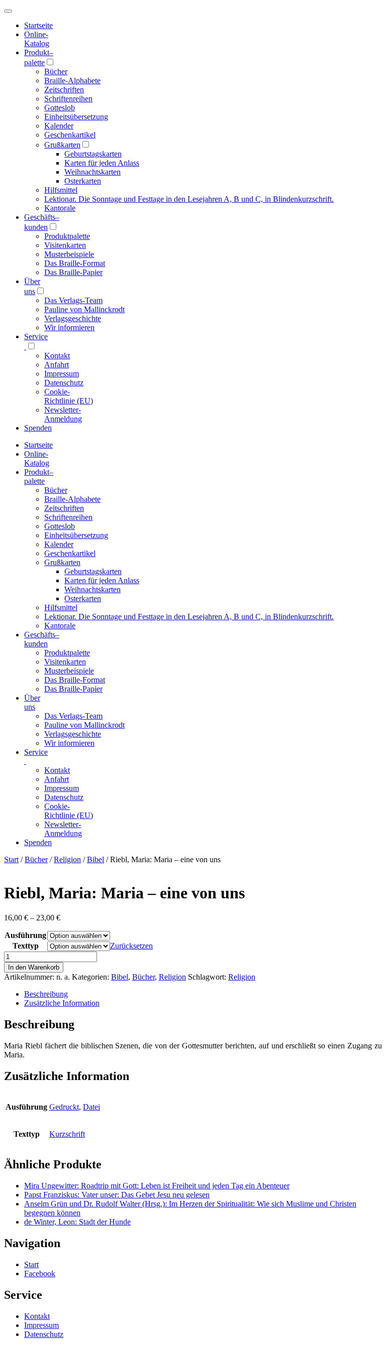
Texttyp (26, 945)
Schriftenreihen (68, 98)
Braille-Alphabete (72, 80)
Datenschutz (63, 382)
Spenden (38, 428)
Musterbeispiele (69, 254)
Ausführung (25, 935)
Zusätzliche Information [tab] (62, 1003)
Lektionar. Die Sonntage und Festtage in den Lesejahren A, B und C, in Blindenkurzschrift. (189, 199)
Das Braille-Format (74, 263)
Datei (91, 1107)
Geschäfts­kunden (41, 639)
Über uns (32, 702)
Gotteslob (59, 107)
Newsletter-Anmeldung (63, 414)
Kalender (58, 125)
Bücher (55, 71)
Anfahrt (56, 364)
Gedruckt (64, 1107)
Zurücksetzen (131, 945)
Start (11, 859)
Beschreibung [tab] (46, 994)
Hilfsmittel (60, 190)
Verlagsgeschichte (72, 318)
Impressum (61, 373)
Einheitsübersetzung (76, 116)
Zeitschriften (64, 89)
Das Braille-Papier (73, 272)
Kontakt (57, 355)
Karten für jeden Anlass (101, 163)
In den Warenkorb (33, 967)
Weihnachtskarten (92, 172)
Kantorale (59, 208)
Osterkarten (82, 181)
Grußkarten (62, 145)
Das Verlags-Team (73, 300)
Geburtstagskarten (93, 154)
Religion (67, 859)
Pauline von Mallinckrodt (84, 309)
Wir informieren (69, 327)
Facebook (39, 1273)
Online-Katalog (36, 39)
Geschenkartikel (69, 134)
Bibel (95, 859)
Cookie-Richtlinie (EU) (68, 396)
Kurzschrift (67, 1134)
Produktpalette (67, 236)
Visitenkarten (65, 245)
